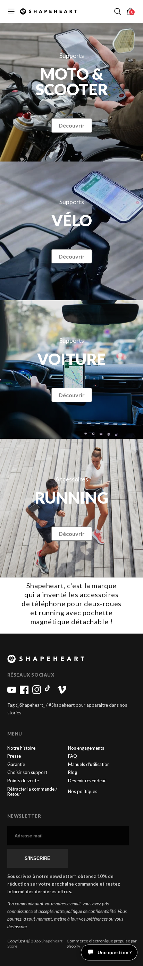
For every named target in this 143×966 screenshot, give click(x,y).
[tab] (119, 957)
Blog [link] (72, 772)
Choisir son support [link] (27, 772)
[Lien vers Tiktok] (49, 692)
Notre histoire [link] (21, 748)
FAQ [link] (72, 756)
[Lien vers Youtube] (11, 692)
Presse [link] (14, 756)
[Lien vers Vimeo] (61, 692)
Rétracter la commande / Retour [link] (32, 791)
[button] (117, 11)
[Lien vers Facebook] (24, 692)
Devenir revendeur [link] (87, 780)
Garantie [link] (16, 764)
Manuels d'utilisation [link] (89, 764)
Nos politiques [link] (82, 791)
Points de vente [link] (23, 780)
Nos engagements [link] (86, 748)
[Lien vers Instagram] (36, 692)
